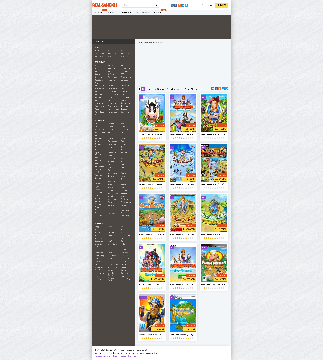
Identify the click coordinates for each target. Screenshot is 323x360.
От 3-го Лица (113, 94)
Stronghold (125, 241)
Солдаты (111, 167)
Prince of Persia (111, 279)
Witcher (124, 264)
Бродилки (98, 74)
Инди (97, 109)
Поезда (111, 202)
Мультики (124, 176)
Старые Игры (100, 54)
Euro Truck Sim (100, 273)
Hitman (110, 238)
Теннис (123, 144)
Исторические (100, 115)
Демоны (98, 158)
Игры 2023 (125, 54)
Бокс (123, 124)
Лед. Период (126, 276)
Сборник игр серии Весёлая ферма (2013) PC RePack (152, 134)
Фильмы (124, 179)
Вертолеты (112, 188)
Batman (97, 232)
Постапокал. (99, 201)
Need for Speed (111, 274)
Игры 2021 (125, 57)
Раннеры (124, 65)
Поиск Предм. (113, 112)
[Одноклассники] (219, 88)
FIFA (96, 276)
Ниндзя (110, 147)
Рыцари (111, 161)
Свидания (98, 216)
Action (97, 65)
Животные (99, 169)
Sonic (123, 232)
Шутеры (124, 109)
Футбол (124, 147)
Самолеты (112, 205)
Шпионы (111, 176)
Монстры (98, 184)
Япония (123, 167)
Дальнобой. (112, 141)
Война (97, 150)
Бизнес (97, 135)
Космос (98, 178)
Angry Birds (99, 227)
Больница (98, 138)
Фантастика (125, 103)
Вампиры (98, 144)
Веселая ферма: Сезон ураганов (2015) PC (183, 134)
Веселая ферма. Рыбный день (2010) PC (214, 234)
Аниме (123, 173)
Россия (123, 161)
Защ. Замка (99, 103)
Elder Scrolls (99, 270)
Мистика (111, 80)
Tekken (123, 244)
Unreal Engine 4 (126, 212)
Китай (123, 158)
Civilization (99, 247)
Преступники (113, 158)
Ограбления (99, 192)
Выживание (99, 89)
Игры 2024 (112, 51)
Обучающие (112, 89)
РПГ (122, 74)
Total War (124, 253)
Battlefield (99, 235)
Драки (97, 100)
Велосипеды (113, 185)
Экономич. (125, 112)
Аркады (98, 71)
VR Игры (124, 115)
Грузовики (112, 190)
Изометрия (99, 106)
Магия (97, 181)
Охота (97, 195)
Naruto (110, 270)
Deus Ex (98, 258)
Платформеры (113, 109)
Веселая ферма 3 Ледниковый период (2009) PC (183, 184)
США (122, 164)
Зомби (97, 172)
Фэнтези (124, 106)
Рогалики (124, 71)
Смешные (124, 83)
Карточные (112, 68)
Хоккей (124, 150)
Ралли (97, 207)
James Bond (112, 244)
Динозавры (99, 160)
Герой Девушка (98, 154)
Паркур (97, 198)
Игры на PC (112, 12)
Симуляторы (126, 77)
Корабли (111, 196)
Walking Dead (126, 258)
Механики (112, 144)
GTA (109, 229)
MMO (97, 68)
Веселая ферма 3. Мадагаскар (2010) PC (152, 184)
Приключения (113, 115)
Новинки (98, 12)
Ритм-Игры (125, 68)
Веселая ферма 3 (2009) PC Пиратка (214, 184)
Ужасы (123, 100)
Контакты (132, 356)
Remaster (124, 196)
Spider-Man (125, 235)
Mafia (110, 253)
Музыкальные (113, 83)
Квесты (111, 71)
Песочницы (112, 103)
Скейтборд (125, 138)
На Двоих (111, 86)
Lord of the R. (113, 250)
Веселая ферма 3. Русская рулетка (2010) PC (214, 134)
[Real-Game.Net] (104, 5)
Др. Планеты (99, 166)
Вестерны (98, 77)
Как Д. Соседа (126, 273)
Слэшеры (124, 80)
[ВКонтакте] (212, 88)
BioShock (98, 238)
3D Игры (98, 127)
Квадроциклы (113, 193)
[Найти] (156, 5)
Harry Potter (112, 235)
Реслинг (124, 135)
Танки (110, 208)
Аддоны (124, 185)
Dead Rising (99, 256)
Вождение (99, 147)
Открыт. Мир (113, 97)
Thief (123, 247)
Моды (123, 188)
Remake (124, 193)
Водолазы (112, 138)
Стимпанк (124, 92)
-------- (111, 135)
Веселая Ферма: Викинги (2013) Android (152, 334)
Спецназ (111, 170)
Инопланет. (99, 175)
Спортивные (125, 86)
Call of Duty (99, 244)
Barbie (97, 229)
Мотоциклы (112, 199)
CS (96, 250)
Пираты (111, 150)
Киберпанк (112, 74)
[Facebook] (216, 88)
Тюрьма (111, 129)
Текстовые (125, 97)
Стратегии (125, 94)
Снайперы (112, 164)
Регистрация (207, 5)
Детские (98, 97)
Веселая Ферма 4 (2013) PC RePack (183, 334)
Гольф (123, 127)
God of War (112, 227)
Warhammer (125, 261)
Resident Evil (113, 283)
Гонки (97, 92)
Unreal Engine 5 (126, 217)
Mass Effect (112, 256)
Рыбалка (98, 213)
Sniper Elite (125, 229)
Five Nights (99, 279)
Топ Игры (158, 12)
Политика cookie (119, 356)
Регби (123, 132)
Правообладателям (103, 356)
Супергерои (112, 173)
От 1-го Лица (112, 92)
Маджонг (124, 129)
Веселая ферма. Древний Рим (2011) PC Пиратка (183, 234)
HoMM (110, 241)
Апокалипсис (100, 129)
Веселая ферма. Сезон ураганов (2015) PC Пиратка (183, 284)
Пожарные (112, 153)
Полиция (111, 156)
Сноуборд (125, 141)
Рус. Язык (124, 199)
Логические (112, 77)
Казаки (123, 270)
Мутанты (98, 187)
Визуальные (99, 86)
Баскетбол (112, 214)
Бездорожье (100, 132)
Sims (122, 227)
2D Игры (98, 124)
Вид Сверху (99, 83)
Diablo (97, 264)
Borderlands (99, 241)
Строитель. (112, 127)
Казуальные (112, 65)
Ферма (110, 132)
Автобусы (111, 182)
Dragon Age (99, 267)
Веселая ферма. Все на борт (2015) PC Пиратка (152, 284)
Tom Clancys (125, 250)
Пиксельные (112, 106)
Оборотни (99, 190)
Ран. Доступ (99, 51)
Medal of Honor (113, 261)
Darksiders (99, 253)
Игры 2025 (125, 51)
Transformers (126, 256)
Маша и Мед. (126, 279)
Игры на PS (127, 12)
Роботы (98, 210)
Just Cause (112, 247)
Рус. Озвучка (126, 202)
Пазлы (110, 100)
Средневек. (112, 124)
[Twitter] (226, 88)
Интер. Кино (99, 112)
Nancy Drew (112, 267)
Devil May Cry (100, 261)
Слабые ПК (125, 208)
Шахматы (124, 153)
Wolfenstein (125, 267)
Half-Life (111, 232)
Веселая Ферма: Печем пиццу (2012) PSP (214, 284)
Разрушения (99, 204)
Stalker (123, 238)
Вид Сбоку (99, 80)
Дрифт (97, 163)
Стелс (123, 89)
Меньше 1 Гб (125, 205)
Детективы (99, 94)
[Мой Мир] (223, 88)
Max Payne (112, 258)
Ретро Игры (99, 57)
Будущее (98, 141)
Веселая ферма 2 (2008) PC (152, 234)
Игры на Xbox (143, 12)
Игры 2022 (112, 54)
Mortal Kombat (113, 264)
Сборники (125, 190)
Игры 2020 (112, 57)
